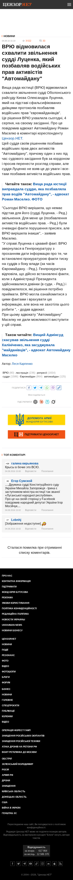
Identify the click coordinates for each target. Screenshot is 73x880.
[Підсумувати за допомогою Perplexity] (47, 401)
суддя (10, 376)
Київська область (13, 791)
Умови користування (15, 603)
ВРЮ (8, 372)
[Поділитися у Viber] (53, 387)
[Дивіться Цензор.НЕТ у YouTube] (30, 863)
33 (44, 41)
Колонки (7, 716)
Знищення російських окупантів (23, 735)
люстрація (25, 372)
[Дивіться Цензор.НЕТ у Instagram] (42, 863)
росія (5, 769)
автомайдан (55, 376)
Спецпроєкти (10, 705)
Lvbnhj (16, 519)
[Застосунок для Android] (48, 863)
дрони (6, 780)
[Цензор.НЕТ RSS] (60, 863)
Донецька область (14, 797)
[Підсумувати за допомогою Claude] (41, 401)
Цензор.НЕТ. (12, 138)
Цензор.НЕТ (9, 639)
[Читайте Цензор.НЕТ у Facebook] (12, 863)
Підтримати (9, 586)
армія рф (7, 775)
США (4, 802)
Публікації (8, 711)
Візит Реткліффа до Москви (19, 752)
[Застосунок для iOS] (54, 863)
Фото (5, 660)
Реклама (7, 597)
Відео (5, 666)
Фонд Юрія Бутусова (15, 592)
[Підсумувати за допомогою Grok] (53, 401)
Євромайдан (31, 376)
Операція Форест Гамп (16, 730)
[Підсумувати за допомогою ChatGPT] (35, 401)
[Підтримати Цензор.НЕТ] (36, 435)
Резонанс (8, 655)
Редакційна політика (15, 614)
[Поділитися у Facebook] (29, 387)
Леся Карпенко (22, 363)
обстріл (7, 758)
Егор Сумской (21, 480)
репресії (46, 372)
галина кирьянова (24, 463)
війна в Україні (11, 807)
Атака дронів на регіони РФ (19, 746)
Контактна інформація (16, 581)
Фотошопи (9, 671)
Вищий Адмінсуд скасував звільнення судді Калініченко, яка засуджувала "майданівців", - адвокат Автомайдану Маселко (36, 345)
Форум (6, 682)
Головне (7, 700)
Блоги (6, 677)
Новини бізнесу (12, 630)
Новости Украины (13, 619)
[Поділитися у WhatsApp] (47, 387)
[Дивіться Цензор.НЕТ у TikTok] (36, 863)
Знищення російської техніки (21, 741)
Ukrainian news (12, 625)
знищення (9, 786)
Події (5, 650)
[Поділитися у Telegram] (41, 387)
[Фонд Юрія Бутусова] (36, 419)
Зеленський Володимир (17, 764)
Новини (9, 36)
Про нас (7, 575)
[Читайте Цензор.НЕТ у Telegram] (24, 863)
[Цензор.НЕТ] (17, 5)
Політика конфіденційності (19, 608)
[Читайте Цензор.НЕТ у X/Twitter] (18, 863)
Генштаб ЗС (9, 813)
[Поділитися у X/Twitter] (35, 387)
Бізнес (6, 689)
